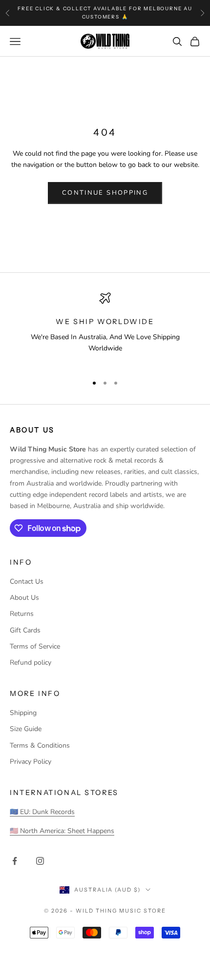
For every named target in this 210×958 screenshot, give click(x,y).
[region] (105, 329)
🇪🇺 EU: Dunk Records (42, 811)
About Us (24, 597)
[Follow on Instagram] (40, 861)
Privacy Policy (30, 761)
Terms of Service (35, 646)
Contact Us (26, 581)
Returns (22, 613)
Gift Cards (25, 630)
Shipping (23, 712)
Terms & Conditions (40, 745)
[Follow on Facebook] (15, 861)
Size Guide (26, 729)
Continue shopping (105, 192)
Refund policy (30, 662)
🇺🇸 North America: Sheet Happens (62, 831)
